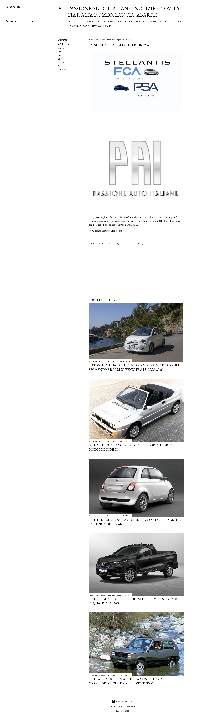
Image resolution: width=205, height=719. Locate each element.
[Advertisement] (136, 272)
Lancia (61, 62)
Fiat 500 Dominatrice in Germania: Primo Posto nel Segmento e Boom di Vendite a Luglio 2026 (134, 367)
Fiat (60, 55)
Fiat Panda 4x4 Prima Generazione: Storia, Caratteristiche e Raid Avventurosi (126, 681)
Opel (60, 66)
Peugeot (62, 69)
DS (59, 51)
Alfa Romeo (64, 44)
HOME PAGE (74, 26)
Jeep (60, 59)
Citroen (61, 48)
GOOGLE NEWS (91, 26)
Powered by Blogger (124, 701)
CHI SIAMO (106, 26)
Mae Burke (131, 706)
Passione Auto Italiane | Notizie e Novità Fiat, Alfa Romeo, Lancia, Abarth (123, 11)
